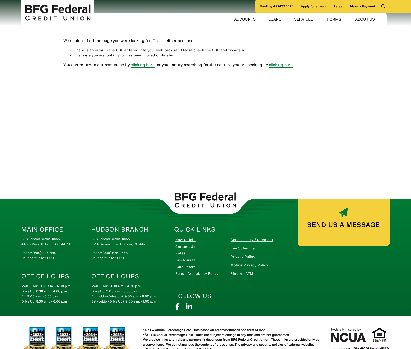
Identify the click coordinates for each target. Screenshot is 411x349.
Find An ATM (257, 273)
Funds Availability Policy (201, 273)
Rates (195, 253)
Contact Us (200, 246)
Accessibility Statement (257, 240)
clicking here (143, 64)
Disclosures (200, 260)
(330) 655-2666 (115, 253)
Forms (335, 19)
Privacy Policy (257, 256)
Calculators (200, 267)
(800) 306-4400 (45, 253)
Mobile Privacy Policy (257, 265)
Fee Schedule (257, 248)
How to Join (200, 240)
